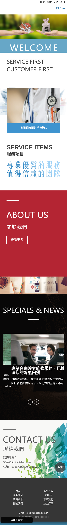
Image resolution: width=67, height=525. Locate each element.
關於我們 (18, 503)
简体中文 (51, 2)
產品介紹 (48, 491)
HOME (43, 2)
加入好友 (18, 520)
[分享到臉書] (59, 2)
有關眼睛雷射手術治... (33, 127)
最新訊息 (18, 495)
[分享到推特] (57, 2)
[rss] (64, 2)
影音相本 (18, 499)
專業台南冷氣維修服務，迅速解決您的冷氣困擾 (32, 370)
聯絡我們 (48, 499)
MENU (59, 8)
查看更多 (17, 240)
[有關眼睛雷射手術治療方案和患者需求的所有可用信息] (33, 106)
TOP (60, 467)
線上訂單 (48, 503)
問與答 (48, 495)
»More (60, 390)
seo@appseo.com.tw (24, 466)
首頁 (18, 491)
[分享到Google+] (61, 2)
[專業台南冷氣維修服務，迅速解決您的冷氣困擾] (33, 349)
